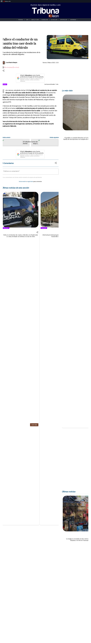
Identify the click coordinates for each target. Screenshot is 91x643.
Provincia (20, 19)
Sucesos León (45, 19)
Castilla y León (35, 19)
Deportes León (63, 19)
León (27, 19)
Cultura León (54, 19)
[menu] (1, 1)
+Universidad (73, 19)
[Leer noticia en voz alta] (3, 67)
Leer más (34, 425)
